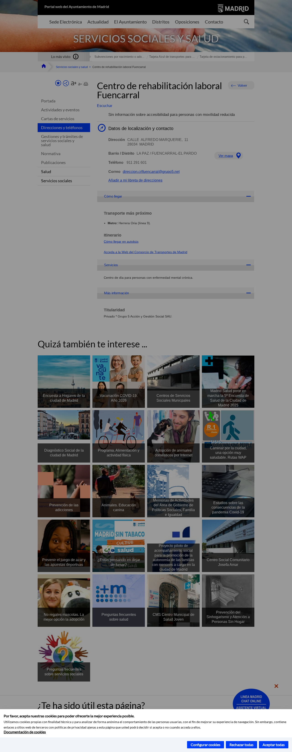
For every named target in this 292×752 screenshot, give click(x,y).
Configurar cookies (205, 744)
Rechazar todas (241, 744)
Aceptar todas (274, 744)
